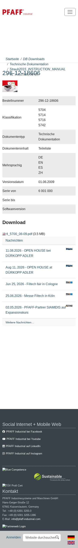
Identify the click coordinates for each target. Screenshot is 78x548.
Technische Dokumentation (29, 64)
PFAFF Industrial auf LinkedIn (23, 446)
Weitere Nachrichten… (20, 322)
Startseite (12, 59)
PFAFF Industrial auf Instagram (24, 453)
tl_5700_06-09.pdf (19, 234)
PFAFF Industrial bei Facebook (24, 431)
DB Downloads (34, 59)
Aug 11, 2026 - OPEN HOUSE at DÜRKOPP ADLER (29, 270)
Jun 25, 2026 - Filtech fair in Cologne (32, 284)
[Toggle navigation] (70, 12)
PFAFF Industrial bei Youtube (24, 438)
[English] (71, 542)
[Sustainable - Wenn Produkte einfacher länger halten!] (52, 477)
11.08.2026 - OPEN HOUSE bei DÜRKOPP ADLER (28, 253)
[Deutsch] (71, 537)
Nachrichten (14, 240)
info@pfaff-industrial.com (25, 519)
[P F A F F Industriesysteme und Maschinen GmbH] (17, 12)
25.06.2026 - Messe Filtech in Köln (30, 295)
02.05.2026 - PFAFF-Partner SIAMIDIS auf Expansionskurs (36, 310)
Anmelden (13, 537)
